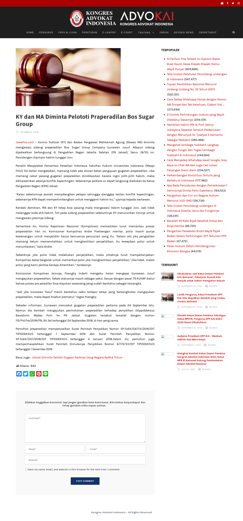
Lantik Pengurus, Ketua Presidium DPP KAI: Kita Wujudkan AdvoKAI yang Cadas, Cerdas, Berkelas (201, 298)
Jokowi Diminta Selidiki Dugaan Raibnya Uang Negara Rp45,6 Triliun (77, 357)
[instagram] (239, 3)
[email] (222, 3)
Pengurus (46, 32)
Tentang (144, 32)
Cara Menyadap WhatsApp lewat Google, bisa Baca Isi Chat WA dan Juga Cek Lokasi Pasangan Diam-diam (197, 165)
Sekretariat (208, 32)
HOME (30, 32)
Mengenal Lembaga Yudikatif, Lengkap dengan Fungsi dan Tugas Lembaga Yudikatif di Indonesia (193, 150)
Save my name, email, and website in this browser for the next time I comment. (74, 469)
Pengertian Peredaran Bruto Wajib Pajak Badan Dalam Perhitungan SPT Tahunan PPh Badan (196, 236)
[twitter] (233, 3)
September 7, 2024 (191, 345)
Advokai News (184, 32)
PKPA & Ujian (68, 32)
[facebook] (227, 3)
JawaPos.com (25, 142)
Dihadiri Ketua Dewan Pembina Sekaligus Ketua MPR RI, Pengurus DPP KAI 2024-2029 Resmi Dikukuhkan (201, 319)
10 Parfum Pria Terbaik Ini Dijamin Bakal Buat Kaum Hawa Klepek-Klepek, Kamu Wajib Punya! (193, 64)
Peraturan (89, 32)
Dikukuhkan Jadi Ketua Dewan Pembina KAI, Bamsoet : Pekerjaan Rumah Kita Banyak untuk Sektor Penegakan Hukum (201, 277)
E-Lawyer (109, 32)
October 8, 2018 (29, 132)
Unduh (164, 32)
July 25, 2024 (188, 369)
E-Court (127, 32)
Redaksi (213, 286)
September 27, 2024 (191, 286)
